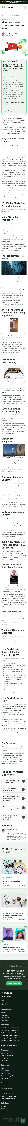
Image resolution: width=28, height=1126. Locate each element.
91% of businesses (6, 156)
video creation (18, 225)
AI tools (22, 663)
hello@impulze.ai (6, 996)
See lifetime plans (14, 2)
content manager (16, 831)
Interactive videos (6, 277)
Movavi (20, 246)
